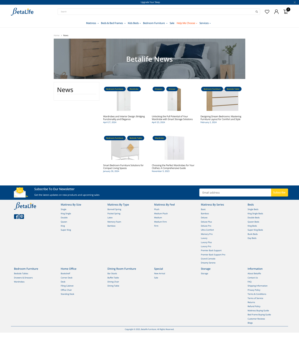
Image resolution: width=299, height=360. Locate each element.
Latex (110, 217)
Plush (156, 209)
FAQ (250, 281)
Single (63, 209)
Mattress (91, 23)
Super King (66, 230)
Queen (64, 221)
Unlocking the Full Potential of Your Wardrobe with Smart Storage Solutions (172, 118)
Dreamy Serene (208, 262)
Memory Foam (114, 221)
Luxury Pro (206, 246)
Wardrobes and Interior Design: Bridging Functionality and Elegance (124, 118)
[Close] (294, 2)
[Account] (276, 11)
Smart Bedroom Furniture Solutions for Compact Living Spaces (123, 167)
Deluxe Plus (206, 221)
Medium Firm (160, 221)
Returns (251, 302)
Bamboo (111, 225)
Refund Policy (254, 306)
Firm (156, 225)
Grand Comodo (208, 258)
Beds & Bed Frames (112, 23)
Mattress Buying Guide (258, 310)
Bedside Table (233, 89)
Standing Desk (67, 294)
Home (57, 35)
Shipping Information (258, 285)
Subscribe (279, 192)
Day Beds (252, 238)
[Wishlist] (267, 11)
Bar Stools (112, 273)
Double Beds (254, 217)
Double (64, 217)
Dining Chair (113, 281)
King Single (66, 213)
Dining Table (113, 285)
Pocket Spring (113, 213)
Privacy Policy (254, 290)
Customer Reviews (256, 318)
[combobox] (159, 12)
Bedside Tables (21, 273)
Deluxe (204, 217)
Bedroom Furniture (154, 23)
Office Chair (66, 290)
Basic (203, 209)
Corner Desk (66, 277)
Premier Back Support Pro (213, 254)
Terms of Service (255, 298)
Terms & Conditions (257, 294)
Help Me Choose (186, 23)
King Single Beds (255, 213)
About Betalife (254, 273)
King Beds (252, 225)
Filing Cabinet (67, 285)
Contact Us (253, 277)
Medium (158, 217)
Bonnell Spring (114, 209)
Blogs (250, 322)
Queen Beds (253, 221)
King (63, 225)
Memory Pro (207, 234)
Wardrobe (134, 89)
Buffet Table (113, 277)
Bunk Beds (253, 234)
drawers (158, 89)
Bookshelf (65, 273)
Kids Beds (133, 23)
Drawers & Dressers (23, 277)
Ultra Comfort (207, 230)
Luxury (204, 238)
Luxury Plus (206, 242)
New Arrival (159, 273)
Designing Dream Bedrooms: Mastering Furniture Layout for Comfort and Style (220, 118)
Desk (63, 281)
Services (204, 23)
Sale (172, 23)
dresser (172, 89)
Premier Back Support (211, 250)
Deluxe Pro (206, 225)
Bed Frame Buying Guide (259, 314)
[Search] (256, 12)
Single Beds (253, 209)
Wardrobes (19, 281)
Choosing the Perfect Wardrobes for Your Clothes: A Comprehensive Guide (173, 167)
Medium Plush (161, 213)
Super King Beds (255, 230)
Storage (204, 273)
